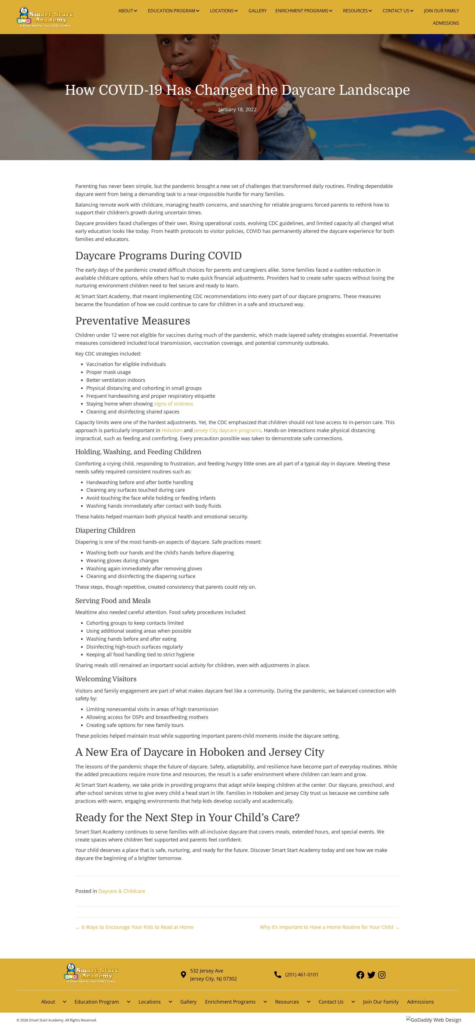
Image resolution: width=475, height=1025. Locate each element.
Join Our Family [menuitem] (381, 1001)
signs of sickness (173, 403)
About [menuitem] (48, 1001)
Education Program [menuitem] (96, 1001)
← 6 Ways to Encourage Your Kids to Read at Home (134, 927)
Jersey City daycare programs (227, 430)
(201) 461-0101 (302, 974)
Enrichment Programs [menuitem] (230, 1001)
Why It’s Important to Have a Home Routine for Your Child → (330, 927)
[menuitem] (64, 1001)
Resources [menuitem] (287, 1001)
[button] (135, 10)
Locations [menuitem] (150, 1001)
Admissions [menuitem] (420, 1001)
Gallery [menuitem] (188, 1001)
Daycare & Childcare (121, 891)
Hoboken (172, 430)
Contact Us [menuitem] (331, 1001)
